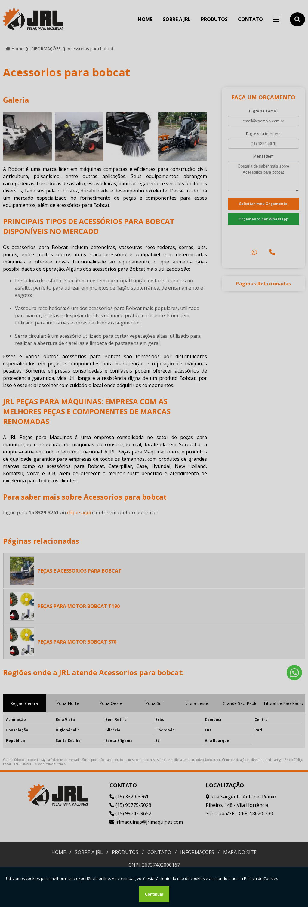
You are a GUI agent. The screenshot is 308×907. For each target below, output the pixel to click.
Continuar (154, 894)
